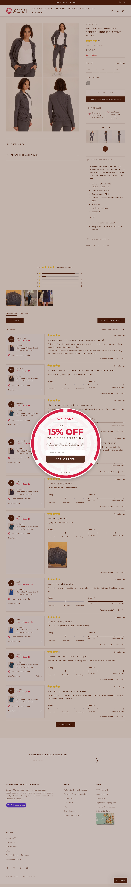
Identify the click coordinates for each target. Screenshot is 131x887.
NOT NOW (65, 473)
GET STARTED (65, 459)
